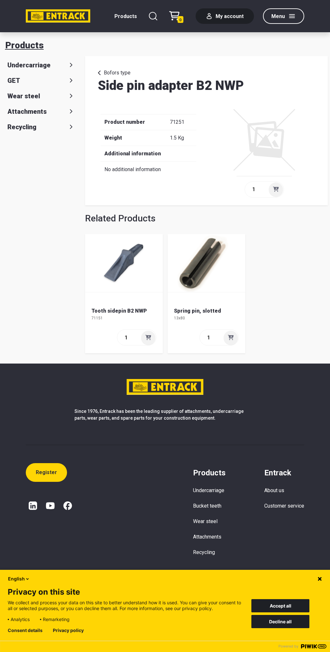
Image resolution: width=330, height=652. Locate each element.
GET (13, 80)
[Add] (276, 189)
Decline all (280, 621)
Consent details (25, 630)
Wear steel (23, 96)
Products (125, 16)
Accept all (280, 605)
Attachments (27, 111)
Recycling (21, 127)
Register (46, 472)
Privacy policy (68, 630)
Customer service (284, 506)
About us (274, 490)
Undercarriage (29, 65)
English (16, 578)
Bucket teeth (207, 506)
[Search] (153, 16)
